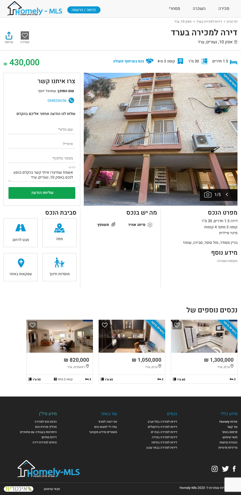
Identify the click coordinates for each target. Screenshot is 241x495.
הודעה (72, 167)
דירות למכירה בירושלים (162, 427)
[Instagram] (214, 468)
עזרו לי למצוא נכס (105, 427)
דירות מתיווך (49, 437)
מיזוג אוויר (137, 225)
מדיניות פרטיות (227, 447)
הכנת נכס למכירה (46, 421)
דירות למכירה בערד (209, 21)
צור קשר (232, 427)
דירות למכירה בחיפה (164, 442)
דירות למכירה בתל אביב (162, 421)
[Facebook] (234, 468)
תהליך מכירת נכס (46, 427)
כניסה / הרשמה (84, 10)
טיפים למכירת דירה (44, 442)
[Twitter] (225, 468)
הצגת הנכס (204, 352)
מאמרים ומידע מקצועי (103, 432)
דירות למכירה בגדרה (164, 437)
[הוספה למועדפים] (177, 325)
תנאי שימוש (229, 437)
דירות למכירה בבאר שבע (161, 447)
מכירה (223, 8)
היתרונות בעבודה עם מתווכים (38, 432)
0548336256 (57, 100)
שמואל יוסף (22, 98)
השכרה (199, 8)
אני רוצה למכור (107, 421)
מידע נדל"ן (48, 414)
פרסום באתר (229, 432)
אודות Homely (228, 421)
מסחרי (174, 8)
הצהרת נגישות (228, 442)
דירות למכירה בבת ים (164, 432)
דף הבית (232, 21)
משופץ (103, 225)
